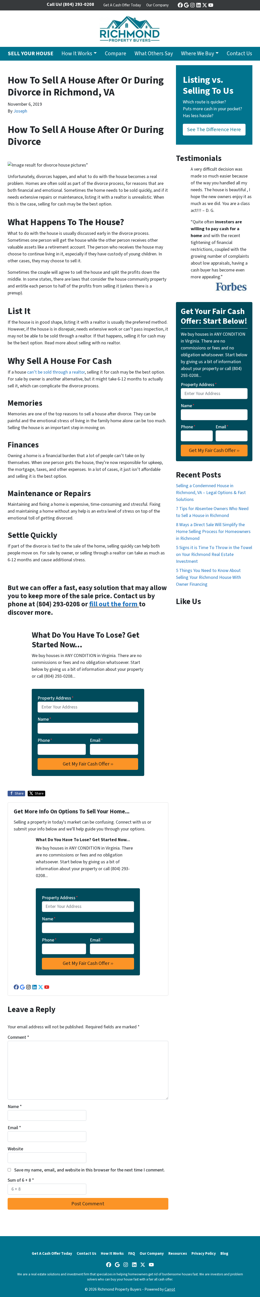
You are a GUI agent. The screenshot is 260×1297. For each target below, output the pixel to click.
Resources (177, 1253)
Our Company (157, 5)
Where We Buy (197, 54)
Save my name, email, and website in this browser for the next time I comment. (89, 1170)
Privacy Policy (203, 1253)
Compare (115, 54)
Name (44, 719)
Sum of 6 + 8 (21, 1180)
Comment (18, 1037)
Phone (45, 740)
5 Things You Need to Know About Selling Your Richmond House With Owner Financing (208, 577)
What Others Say (154, 54)
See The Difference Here (214, 129)
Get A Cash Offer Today (122, 5)
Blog (224, 1253)
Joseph (20, 111)
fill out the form (114, 604)
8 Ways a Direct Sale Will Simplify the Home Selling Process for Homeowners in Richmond (213, 532)
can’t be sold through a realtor (56, 372)
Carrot (170, 1289)
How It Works (76, 54)
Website (15, 1149)
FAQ (131, 1253)
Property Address (56, 698)
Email (96, 740)
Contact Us (239, 54)
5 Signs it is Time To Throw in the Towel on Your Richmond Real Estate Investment (214, 554)
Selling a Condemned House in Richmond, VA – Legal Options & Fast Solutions (211, 493)
